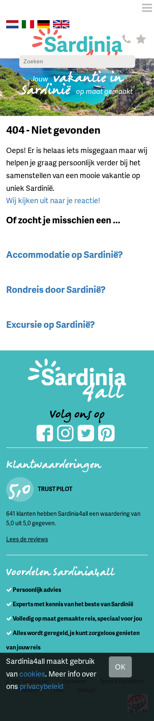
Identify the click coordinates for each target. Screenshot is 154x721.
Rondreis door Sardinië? (56, 289)
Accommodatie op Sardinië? (64, 254)
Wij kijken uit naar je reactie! (53, 200)
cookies (32, 673)
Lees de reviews (27, 539)
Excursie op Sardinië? (50, 324)
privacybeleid (41, 686)
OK (120, 666)
